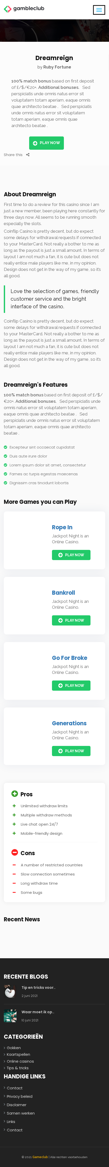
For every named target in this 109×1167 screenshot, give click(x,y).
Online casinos (20, 1061)
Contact (15, 1088)
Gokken (14, 1047)
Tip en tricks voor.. (39, 987)
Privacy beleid (19, 1096)
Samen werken (21, 1113)
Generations (69, 723)
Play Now (50, 143)
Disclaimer (16, 1104)
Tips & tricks (18, 1068)
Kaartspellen (18, 1054)
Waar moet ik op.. (38, 1012)
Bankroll (63, 593)
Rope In (62, 527)
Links (11, 1121)
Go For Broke (69, 658)
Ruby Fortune (57, 67)
